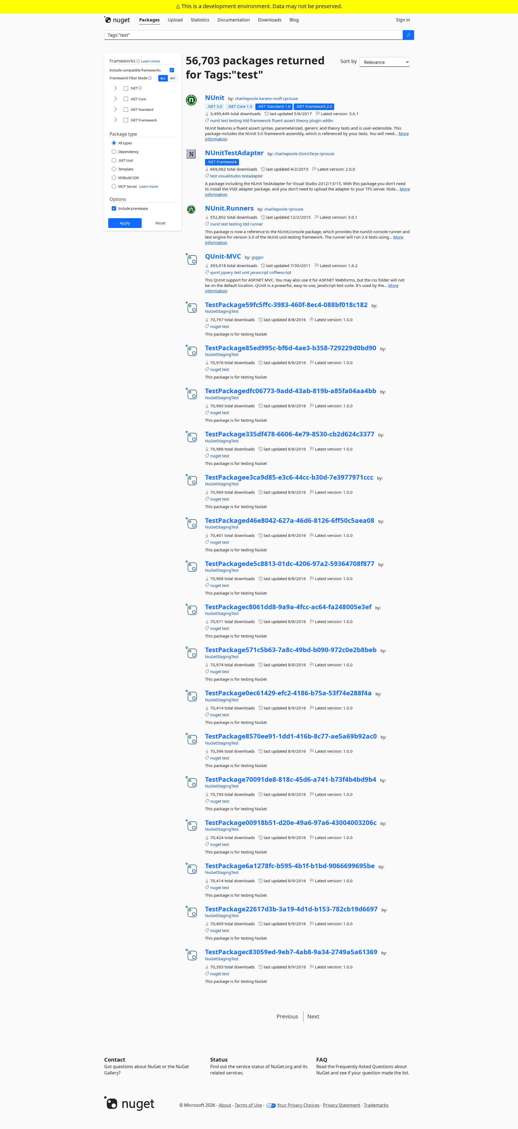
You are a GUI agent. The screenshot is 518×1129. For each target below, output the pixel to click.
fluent (277, 120)
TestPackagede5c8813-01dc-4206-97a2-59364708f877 (289, 564)
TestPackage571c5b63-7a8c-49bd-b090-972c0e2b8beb (291, 650)
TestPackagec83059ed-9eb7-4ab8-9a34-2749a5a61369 (291, 952)
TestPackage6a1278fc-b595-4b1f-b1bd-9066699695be (290, 866)
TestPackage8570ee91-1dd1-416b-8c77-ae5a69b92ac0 (291, 736)
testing (235, 120)
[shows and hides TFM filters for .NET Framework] (116, 120)
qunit (215, 272)
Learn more (150, 61)
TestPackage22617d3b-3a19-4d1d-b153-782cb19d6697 (291, 909)
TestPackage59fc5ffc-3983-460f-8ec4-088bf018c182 (286, 305)
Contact (114, 1059)
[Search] (408, 35)
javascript (259, 272)
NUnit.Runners (229, 208)
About (225, 1105)
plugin (315, 120)
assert (289, 120)
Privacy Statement (341, 1105)
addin (327, 120)
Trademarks (376, 1105)
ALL (163, 78)
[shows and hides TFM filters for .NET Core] (116, 99)
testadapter (252, 176)
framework (260, 120)
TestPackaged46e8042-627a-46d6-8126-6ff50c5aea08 (289, 520)
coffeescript (280, 272)
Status (219, 1059)
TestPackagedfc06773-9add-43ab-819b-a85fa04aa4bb (290, 391)
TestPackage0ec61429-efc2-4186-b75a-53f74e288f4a (288, 693)
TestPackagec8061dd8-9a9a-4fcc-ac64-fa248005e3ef (288, 607)
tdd (246, 120)
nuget (215, 326)
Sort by (348, 61)
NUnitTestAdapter (234, 153)
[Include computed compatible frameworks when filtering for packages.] (172, 70)
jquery (227, 272)
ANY (172, 78)
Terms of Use (248, 1105)
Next (313, 1016)
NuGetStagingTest (221, 311)
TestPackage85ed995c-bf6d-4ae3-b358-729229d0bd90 (290, 348)
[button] (139, 61)
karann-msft (271, 98)
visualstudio (229, 176)
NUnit (214, 98)
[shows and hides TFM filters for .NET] (116, 88)
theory (302, 120)
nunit (215, 120)
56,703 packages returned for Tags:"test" (255, 67)
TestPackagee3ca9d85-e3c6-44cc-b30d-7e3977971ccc (289, 477)
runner (256, 224)
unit (245, 272)
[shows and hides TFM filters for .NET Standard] (116, 109)
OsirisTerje (309, 153)
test (224, 120)
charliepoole (247, 98)
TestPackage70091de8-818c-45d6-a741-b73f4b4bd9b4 (290, 779)
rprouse (290, 98)
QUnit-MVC (223, 256)
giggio (257, 257)
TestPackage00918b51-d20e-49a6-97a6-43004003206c (291, 822)
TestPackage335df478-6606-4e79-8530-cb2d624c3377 (289, 434)
